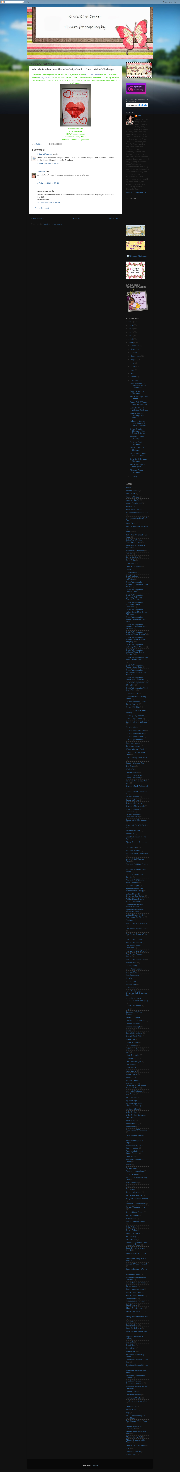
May (133, 370)
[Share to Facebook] (57, 144)
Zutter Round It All (133, 1452)
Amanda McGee (132, 497)
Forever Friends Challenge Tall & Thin (138, 415)
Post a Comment (42, 208)
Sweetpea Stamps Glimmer (137, 1365)
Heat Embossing (132, 975)
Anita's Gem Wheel (134, 503)
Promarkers (130, 1189)
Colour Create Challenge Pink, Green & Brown (137, 431)
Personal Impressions (135, 1171)
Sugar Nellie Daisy (133, 1328)
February (135, 380)
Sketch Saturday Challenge (137, 438)
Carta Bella (130, 560)
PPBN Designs (132, 1174)
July (132, 363)
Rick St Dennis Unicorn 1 (136, 1222)
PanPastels (130, 1121)
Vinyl (128, 1412)
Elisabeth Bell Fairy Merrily (137, 854)
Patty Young (131, 1156)
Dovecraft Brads (132, 797)
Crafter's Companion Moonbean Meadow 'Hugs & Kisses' (136, 627)
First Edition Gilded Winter (136, 934)
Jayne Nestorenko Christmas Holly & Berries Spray (136, 993)
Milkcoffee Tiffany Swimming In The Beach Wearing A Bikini (136, 1086)
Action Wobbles (132, 491)
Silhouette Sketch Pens (135, 1283)
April (133, 373)
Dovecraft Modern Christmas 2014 (133, 816)
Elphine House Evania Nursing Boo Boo (135, 900)
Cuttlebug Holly (132, 727)
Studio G (129, 1322)
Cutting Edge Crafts (134, 719)
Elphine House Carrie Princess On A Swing (134, 890)
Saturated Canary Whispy (136, 1269)
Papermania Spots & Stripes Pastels (134, 1152)
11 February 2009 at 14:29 (48, 203)
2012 (130, 332)
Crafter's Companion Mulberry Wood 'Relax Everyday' (135, 652)
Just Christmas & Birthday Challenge (139, 409)
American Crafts (132, 500)
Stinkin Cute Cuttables (135, 1308)
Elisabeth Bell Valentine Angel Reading (135, 881)
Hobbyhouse (131, 981)
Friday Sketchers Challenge (137, 392)
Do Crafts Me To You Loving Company (134, 777)
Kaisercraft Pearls (133, 1024)
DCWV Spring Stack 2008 (136, 758)
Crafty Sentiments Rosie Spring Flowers (136, 703)
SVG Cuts (130, 1342)
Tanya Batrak (131, 1392)
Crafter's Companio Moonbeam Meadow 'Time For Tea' (137, 584)
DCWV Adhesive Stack (135, 749)
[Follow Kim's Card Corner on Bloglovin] (137, 107)
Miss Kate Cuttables (134, 1091)
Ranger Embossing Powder (137, 1199)
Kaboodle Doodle (92, 75)
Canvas (129, 554)
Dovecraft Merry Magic (135, 806)
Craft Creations (132, 576)
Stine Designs (131, 1305)
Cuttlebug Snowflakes (135, 734)
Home (76, 218)
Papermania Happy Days (136, 1135)
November (135, 349)
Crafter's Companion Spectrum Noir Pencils (135, 679)
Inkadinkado (131, 985)
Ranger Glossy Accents (135, 1207)
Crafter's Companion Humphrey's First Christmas (134, 604)
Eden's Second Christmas (136, 842)
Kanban (129, 1030)
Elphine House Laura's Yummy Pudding (135, 911)
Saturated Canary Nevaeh (136, 1264)
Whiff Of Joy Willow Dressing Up (134, 1427)
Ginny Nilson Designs (134, 969)
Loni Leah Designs (133, 1061)
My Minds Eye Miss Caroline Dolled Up (134, 1105)
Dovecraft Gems (132, 800)
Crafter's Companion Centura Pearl (134, 591)
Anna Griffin (130, 506)
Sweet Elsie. (131, 1351)
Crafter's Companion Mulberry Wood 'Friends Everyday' (136, 639)
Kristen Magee (132, 1043)
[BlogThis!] (52, 144)
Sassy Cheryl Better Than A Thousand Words (137, 1244)
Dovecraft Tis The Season (136, 820)
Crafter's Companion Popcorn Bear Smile (134, 666)
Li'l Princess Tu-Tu (133, 1049)
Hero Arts (129, 978)
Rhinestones (131, 1219)
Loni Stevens (131, 1065)
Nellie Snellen (131, 1112)
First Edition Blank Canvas (136, 929)
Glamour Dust (131, 972)
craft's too (130, 579)
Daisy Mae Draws (133, 743)
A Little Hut (130, 487)
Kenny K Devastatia (134, 1033)
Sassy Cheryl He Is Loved (136, 1253)
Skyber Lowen (131, 1286)
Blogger (95, 1465)
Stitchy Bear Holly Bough (136, 1311)
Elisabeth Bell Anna (134, 851)
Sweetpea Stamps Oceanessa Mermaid (134, 1382)
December (135, 346)
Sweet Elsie (130, 1348)
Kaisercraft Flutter (133, 1017)
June (133, 366)
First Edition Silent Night (135, 951)
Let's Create (131, 1046)
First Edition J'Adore (134, 943)
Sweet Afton (130, 1345)
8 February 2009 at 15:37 (48, 164)
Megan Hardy (131, 1074)
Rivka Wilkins (131, 1227)
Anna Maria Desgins (134, 509)
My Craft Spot (131, 1097)
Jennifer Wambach (133, 1006)
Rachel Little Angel (133, 1192)
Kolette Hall (130, 1039)
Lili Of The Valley (133, 1055)
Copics (128, 570)
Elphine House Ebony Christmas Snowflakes (135, 895)
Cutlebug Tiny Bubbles (135, 716)
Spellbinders (131, 1299)
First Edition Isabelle (134, 939)
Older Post (114, 218)
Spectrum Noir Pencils (135, 1295)
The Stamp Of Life (133, 1398)
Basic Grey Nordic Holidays (137, 526)
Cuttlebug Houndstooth (135, 730)
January (134, 477)
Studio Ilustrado (132, 1325)
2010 (130, 339)
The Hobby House (133, 1395)
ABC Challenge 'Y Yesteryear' (137, 466)
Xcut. (128, 1448)
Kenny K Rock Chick (134, 1036)
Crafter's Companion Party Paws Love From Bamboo (137, 658)
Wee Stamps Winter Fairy (136, 1421)
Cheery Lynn (131, 563)
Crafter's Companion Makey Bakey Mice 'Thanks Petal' (137, 619)
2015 (130, 322)
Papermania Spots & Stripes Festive (134, 1147)
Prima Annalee (132, 1183)
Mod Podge (130, 1094)
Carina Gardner (132, 557)
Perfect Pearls (131, 1168)
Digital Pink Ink (132, 772)
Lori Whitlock (131, 1068)
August (134, 359)
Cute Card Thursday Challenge (138, 460)
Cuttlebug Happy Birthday (136, 722)
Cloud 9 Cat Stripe (133, 566)
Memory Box (131, 1077)
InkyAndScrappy (44, 154)
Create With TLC (133, 707)
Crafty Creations (46, 77)
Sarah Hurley (131, 1240)
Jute (127, 1009)
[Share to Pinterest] (60, 144)
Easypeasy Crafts (133, 831)
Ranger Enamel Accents (136, 1204)
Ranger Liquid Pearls (134, 1212)
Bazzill (128, 532)
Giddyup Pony (131, 966)
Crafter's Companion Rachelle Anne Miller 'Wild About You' (136, 672)
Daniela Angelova (133, 746)
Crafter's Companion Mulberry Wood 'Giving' (135, 646)
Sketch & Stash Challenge (136, 471)
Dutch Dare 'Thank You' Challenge (138, 454)
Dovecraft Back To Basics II (137, 786)
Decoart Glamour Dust (135, 763)
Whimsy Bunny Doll (134, 1437)
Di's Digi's (130, 769)
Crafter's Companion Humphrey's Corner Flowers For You (134, 597)
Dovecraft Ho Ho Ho (134, 803)
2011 (130, 336)
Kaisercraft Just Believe (135, 1021)
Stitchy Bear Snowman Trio (137, 1317)
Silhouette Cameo (133, 1274)
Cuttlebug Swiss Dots (134, 737)
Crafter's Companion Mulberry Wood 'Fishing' (136, 633)
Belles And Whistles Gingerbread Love (134, 541)
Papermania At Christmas (136, 1130)
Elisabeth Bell (131, 847)
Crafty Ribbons (132, 693)
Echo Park (130, 834)
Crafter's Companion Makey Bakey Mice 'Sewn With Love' (136, 612)
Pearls (128, 1165)
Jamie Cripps (131, 988)
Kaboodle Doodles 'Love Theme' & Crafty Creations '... (139, 423)
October (134, 353)
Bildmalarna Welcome (135, 551)
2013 (130, 329)
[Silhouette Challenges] (137, 256)
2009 (130, 343)
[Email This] (50, 144)
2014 (130, 325)
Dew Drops (130, 766)
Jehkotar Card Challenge (136, 443)
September (135, 356)
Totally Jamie (131, 1406)
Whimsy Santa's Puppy (135, 1445)
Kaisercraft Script (133, 1027)
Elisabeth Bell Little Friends (137, 864)
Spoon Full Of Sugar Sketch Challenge (138, 403)
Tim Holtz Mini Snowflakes (136, 1401)
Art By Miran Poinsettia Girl (137, 513)
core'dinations (131, 573)
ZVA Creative (131, 1455)
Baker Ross (130, 523)
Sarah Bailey (131, 1236)
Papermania (131, 1127)
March (133, 377)
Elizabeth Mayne (132, 885)
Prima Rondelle (132, 1186)
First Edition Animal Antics (136, 923)
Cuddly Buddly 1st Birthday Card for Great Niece (138, 385)
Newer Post (38, 218)
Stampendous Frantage (135, 1302)
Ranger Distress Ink (134, 1195)
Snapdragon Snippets (135, 1289)
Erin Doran (130, 920)
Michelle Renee (132, 1080)
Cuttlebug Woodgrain (134, 740)
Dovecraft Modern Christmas (133, 810)
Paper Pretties (131, 1124)
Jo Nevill (41, 171)
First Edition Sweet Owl (135, 959)
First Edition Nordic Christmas (133, 947)
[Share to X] (55, 144)
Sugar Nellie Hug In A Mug (136, 1331)
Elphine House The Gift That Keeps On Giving (135, 916)
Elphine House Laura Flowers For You (134, 905)
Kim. (140, 116)
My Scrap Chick (132, 1109)
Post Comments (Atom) (52, 224)
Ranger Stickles (132, 1215)
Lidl (127, 1052)
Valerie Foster (131, 1409)
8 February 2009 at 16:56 (48, 183)
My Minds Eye (131, 1100)
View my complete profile (136, 192)
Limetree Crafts (132, 1058)
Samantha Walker (133, 1233)
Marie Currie (131, 1071)
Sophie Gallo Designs (134, 1292)
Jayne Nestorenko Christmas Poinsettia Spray (137, 999)
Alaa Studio (130, 494)
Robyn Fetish (131, 1230)
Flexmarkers (131, 963)
